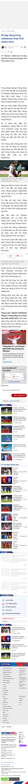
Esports (21, 700)
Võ (20, 704)
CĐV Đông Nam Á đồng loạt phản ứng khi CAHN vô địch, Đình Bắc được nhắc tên (20, 418)
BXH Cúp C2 (5, 716)
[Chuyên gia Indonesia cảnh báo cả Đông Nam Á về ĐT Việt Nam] (6, 544)
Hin (16, 439)
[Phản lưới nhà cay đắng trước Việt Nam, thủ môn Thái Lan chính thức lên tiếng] (6, 457)
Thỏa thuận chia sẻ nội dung (7, 762)
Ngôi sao (5, 621)
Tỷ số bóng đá (6, 674)
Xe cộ (20, 702)
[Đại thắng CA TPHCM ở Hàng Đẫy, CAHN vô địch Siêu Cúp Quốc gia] (6, 429)
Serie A (4, 688)
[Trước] (3, 376)
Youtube (22, 735)
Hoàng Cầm (24, 481)
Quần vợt (21, 698)
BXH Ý (4, 712)
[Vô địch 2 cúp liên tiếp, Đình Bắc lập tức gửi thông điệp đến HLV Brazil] (6, 410)
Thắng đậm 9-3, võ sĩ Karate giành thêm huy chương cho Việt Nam (14, 354)
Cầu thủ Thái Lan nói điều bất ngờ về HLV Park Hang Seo (19, 446)
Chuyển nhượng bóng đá (8, 678)
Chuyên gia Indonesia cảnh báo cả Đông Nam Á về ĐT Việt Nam (15, 545)
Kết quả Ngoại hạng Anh (22, 671)
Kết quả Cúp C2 (22, 688)
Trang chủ (3, 31)
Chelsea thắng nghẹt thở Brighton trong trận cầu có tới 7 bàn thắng (18, 489)
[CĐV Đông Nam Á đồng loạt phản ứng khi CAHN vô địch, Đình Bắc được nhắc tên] (6, 420)
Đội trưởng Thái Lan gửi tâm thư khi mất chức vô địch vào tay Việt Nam (16, 536)
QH (16, 413)
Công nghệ (9, 726)
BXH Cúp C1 (5, 714)
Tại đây (12, 766)
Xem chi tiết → (22, 369)
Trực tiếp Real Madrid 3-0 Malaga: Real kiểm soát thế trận (15, 471)
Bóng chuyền (22, 696)
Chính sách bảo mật (5, 764)
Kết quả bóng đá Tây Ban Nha (22, 678)
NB (26, 527)
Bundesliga (5, 690)
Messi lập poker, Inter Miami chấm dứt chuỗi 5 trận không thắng (17, 526)
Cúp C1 (4, 684)
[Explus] (14, 388)
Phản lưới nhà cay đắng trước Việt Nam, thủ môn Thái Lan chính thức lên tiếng (19, 455)
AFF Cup (5, 704)
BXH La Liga (5, 710)
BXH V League (6, 722)
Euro (4, 696)
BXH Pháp (5, 720)
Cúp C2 (4, 700)
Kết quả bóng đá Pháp (22, 685)
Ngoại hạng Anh (6, 682)
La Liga (4, 686)
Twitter (21, 738)
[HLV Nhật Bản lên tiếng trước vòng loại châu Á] (6, 438)
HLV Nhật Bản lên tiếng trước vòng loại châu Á (19, 436)
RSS (21, 740)
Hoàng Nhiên (18, 459)
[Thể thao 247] (5, 664)
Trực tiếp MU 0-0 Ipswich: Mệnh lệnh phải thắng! (15, 481)
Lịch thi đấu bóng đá (7, 668)
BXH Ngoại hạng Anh (7, 708)
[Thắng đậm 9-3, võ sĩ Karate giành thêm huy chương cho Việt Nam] (14, 337)
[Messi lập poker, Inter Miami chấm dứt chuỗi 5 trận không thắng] (6, 526)
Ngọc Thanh (18, 422)
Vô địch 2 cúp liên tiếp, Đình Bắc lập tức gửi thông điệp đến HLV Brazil (19, 409)
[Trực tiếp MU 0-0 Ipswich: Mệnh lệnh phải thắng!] (6, 480)
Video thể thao (6, 680)
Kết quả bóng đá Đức (22, 681)
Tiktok (21, 742)
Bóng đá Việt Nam (11, 31)
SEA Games (5, 702)
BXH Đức (5, 718)
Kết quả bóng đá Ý (22, 674)
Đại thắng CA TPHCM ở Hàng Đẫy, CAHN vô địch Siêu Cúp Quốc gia (19, 428)
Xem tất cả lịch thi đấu (14, 381)
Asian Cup (5, 698)
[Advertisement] (14, 15)
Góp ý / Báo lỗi (19, 395)
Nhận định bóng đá (7, 672)
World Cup (5, 694)
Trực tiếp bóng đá (7, 676)
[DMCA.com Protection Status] (10, 779)
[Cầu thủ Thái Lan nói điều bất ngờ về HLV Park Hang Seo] (6, 447)
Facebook (22, 736)
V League (5, 692)
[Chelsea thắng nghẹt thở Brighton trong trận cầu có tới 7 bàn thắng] (6, 489)
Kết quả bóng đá (6, 670)
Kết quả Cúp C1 (22, 668)
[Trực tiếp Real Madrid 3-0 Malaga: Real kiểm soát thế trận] (6, 471)
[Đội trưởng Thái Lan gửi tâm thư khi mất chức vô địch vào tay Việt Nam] (6, 535)
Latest (3, 726)
